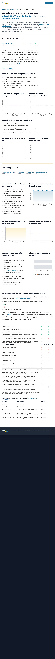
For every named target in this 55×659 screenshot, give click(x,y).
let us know (10, 314)
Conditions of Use (17, 430)
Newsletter (36, 430)
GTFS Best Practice (11, 270)
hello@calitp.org (16, 63)
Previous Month (6, 18)
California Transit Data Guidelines (23, 298)
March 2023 (15, 9)
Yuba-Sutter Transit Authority (16, 16)
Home (3, 9)
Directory (16, 3)
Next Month (15, 18)
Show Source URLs (7, 68)
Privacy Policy (46, 430)
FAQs (23, 3)
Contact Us (49, 3)
